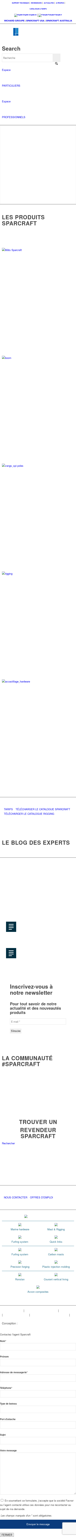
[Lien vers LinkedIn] (71, 1327)
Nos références (11, 1319)
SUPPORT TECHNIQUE (20, 3)
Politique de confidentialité (41, 1310)
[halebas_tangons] (38, 466)
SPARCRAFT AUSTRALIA (59, 20)
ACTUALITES (49, 3)
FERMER (7, 1534)
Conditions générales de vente (49, 1315)
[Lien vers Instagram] (54, 1327)
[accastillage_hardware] (38, 681)
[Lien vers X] (65, 1327)
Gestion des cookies (16, 1315)
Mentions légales (12, 1310)
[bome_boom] (38, 358)
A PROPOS (60, 3)
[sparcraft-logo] (31, 35)
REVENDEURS (36, 3)
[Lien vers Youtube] (59, 1327)
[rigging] (38, 573)
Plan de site (67, 1310)
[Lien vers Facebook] (48, 1327)
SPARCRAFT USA (35, 20)
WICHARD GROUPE (14, 20)
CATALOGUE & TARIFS (38, 9)
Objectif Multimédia (30, 1323)
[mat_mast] (38, 250)
